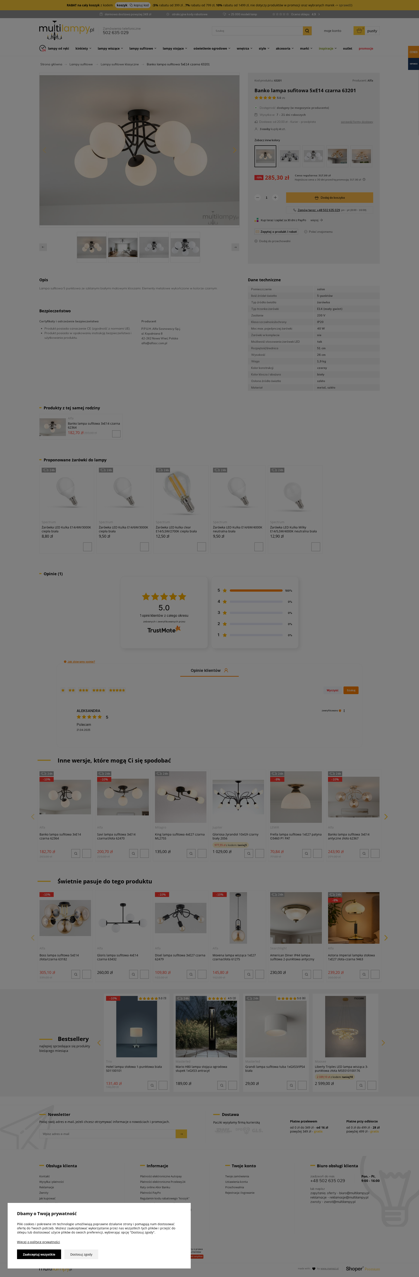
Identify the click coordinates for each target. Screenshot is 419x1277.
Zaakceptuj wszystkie (39, 1254)
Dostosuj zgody (81, 1254)
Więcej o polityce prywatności (38, 1242)
